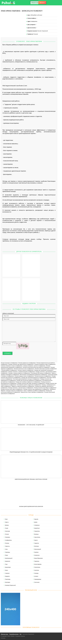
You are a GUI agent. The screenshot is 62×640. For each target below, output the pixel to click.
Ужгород (36, 573)
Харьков (36, 519)
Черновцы (7, 552)
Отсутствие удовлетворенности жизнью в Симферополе (26, 379)
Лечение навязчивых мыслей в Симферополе (46, 368)
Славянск (7, 573)
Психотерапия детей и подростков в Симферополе (29, 385)
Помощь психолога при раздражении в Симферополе (36, 389)
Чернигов (36, 543)
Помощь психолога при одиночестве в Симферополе (20, 364)
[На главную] (8, 2)
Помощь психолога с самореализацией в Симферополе (21, 371)
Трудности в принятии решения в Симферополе (23, 386)
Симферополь (8, 540)
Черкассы (7, 546)
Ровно (6, 555)
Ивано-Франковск (38, 558)
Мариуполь (37, 531)
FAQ (20, 634)
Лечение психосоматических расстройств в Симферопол (36, 367)
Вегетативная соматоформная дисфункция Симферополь (33, 374)
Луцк (6, 564)
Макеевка (7, 537)
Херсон (36, 540)
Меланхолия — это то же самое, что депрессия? (31, 425)
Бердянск (7, 576)
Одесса (7, 522)
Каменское (36, 555)
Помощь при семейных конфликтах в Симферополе (28, 382)
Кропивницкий (8, 558)
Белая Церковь (37, 564)
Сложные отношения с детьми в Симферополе (34, 366)
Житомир (36, 546)
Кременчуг (7, 561)
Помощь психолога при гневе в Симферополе (11, 389)
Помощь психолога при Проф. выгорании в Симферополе (31, 383)
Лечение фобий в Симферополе (9, 370)
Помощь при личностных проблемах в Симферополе (29, 380)
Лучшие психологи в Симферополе (9, 363)
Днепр (35, 522)
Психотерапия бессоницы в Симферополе (41, 373)
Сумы (6, 549)
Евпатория (7, 582)
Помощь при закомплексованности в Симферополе (33, 377)
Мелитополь (37, 567)
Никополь (36, 570)
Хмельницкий (37, 549)
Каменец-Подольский (10, 585)
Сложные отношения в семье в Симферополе (11, 366)
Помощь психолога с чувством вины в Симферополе (20, 387)
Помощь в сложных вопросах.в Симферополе (19, 373)
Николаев (7, 531)
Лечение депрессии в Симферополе (27, 363)
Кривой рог (37, 528)
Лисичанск (36, 582)
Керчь (6, 570)
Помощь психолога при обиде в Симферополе (45, 387)
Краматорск (8, 567)
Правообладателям (14, 634)
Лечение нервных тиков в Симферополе (24, 376)
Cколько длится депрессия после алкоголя (31, 506)
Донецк (7, 525)
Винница (36, 534)
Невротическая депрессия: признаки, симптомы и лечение (31, 479)
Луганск (7, 534)
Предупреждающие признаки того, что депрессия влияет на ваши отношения (31, 452)
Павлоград (7, 579)
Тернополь (36, 561)
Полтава (7, 543)
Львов (6, 528)
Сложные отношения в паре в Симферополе (44, 364)
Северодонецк (37, 579)
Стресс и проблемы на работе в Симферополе (34, 390)
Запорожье (37, 525)
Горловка (36, 552)
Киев (6, 519)
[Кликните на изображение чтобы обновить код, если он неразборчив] (22, 346)
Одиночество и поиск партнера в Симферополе (32, 392)
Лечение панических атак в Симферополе (24, 368)
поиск (43, 2)
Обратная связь (4, 634)
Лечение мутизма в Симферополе (43, 376)
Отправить (7, 353)
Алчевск (36, 576)
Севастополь (37, 537)
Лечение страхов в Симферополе (25, 370)
